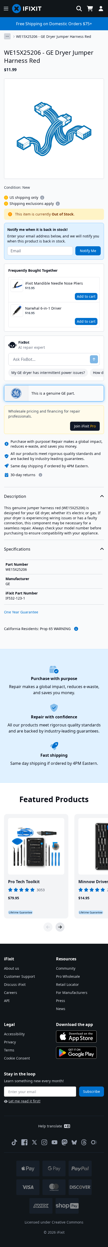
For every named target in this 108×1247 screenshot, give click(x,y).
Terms (9, 1050)
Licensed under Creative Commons (54, 1222)
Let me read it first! (24, 1101)
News (60, 1008)
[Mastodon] (65, 1142)
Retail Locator (67, 984)
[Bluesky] (74, 1142)
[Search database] (79, 9)
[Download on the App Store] (76, 1037)
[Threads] (84, 1142)
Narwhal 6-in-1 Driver (43, 308)
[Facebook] (24, 1142)
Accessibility (14, 1034)
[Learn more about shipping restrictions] (42, 198)
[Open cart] (90, 9)
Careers (10, 992)
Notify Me (88, 250)
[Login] (101, 9)
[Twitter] (34, 1142)
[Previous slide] (47, 927)
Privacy (10, 1042)
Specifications (17, 549)
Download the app (74, 1024)
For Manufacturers (71, 992)
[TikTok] (14, 1142)
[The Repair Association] (94, 1142)
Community (65, 968)
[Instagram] (44, 1142)
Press (60, 1000)
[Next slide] (60, 927)
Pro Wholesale (68, 976)
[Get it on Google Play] (76, 1053)
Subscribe (91, 1091)
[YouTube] (54, 1142)
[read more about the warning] (76, 629)
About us (11, 968)
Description (15, 496)
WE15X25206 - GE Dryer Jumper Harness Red (53, 36)
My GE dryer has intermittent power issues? (48, 372)
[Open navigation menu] (6, 9)
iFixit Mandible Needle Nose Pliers (54, 283)
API (7, 1000)
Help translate (50, 1126)
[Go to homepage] (29, 8)
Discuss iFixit (15, 984)
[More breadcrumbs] (7, 36)
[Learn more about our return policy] (40, 475)
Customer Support (19, 976)
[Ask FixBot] (94, 359)
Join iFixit (85, 426)
